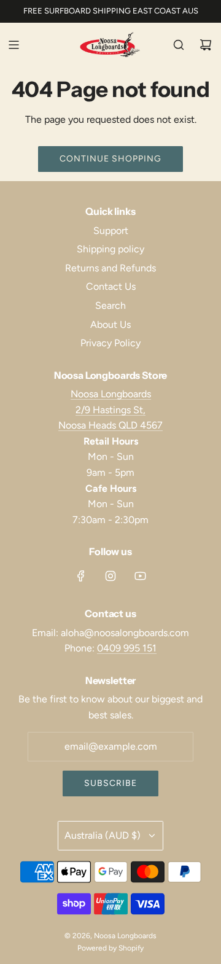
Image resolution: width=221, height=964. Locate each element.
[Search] (178, 44)
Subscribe (110, 783)
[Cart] (205, 44)
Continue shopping (110, 159)
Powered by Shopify (110, 948)
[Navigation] (13, 44)
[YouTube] (139, 575)
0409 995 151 (127, 648)
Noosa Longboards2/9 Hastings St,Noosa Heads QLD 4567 (110, 409)
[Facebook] (81, 575)
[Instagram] (110, 575)
